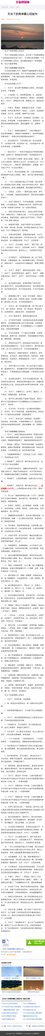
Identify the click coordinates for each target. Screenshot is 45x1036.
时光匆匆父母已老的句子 (32, 1007)
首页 (12, 7)
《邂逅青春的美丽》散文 (10, 1010)
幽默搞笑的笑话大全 (30, 1016)
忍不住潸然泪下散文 (9, 1016)
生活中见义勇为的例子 (10, 1003)
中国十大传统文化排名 (14, 1026)
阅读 (18, 7)
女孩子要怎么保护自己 (10, 1013)
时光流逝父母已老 (29, 1010)
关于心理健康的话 (29, 1003)
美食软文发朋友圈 (38, 1026)
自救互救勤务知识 (8, 1019)
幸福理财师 (19, 1033)
